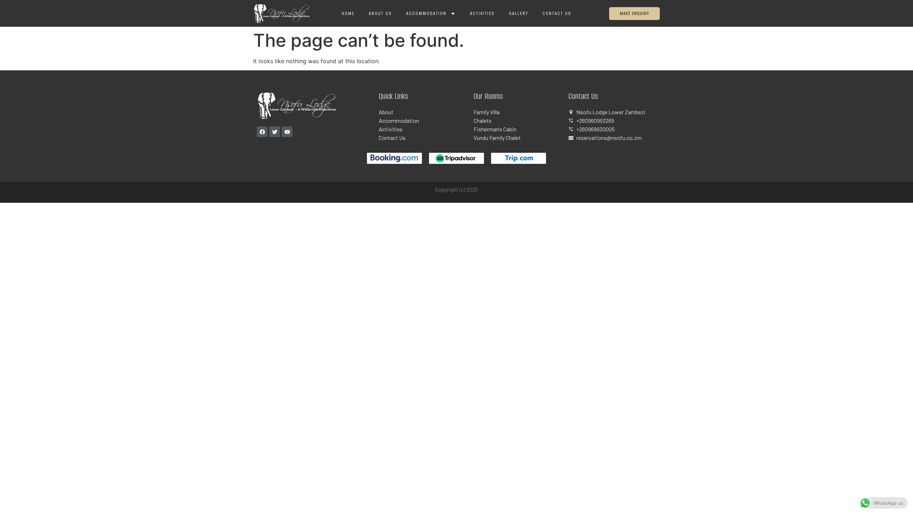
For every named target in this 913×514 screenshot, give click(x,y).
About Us (380, 13)
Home (348, 13)
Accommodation (426, 13)
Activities (482, 13)
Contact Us (556, 13)
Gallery (518, 13)
